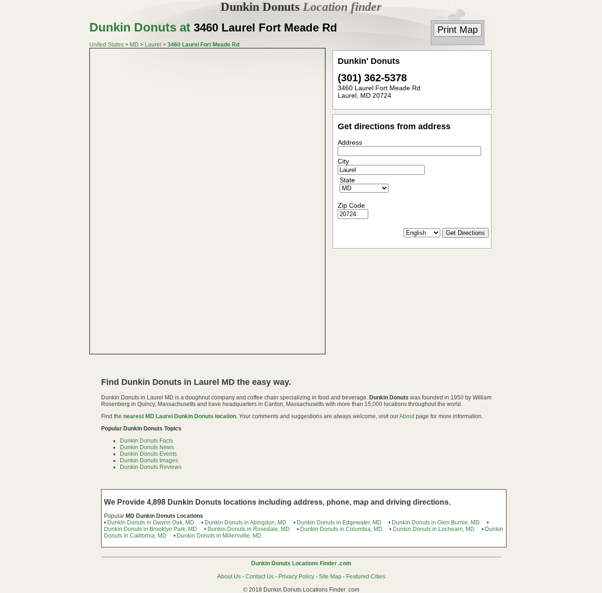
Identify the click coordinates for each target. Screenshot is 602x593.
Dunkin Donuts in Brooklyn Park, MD (150, 529)
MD (134, 44)
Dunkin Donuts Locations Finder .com (301, 563)
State (347, 180)
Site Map (330, 576)
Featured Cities (365, 576)
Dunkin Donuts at (213, 27)
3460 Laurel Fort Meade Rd (203, 44)
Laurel (153, 44)
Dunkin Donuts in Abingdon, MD (245, 522)
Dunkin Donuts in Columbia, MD (341, 529)
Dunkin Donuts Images (149, 460)
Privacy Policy (296, 576)
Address (350, 142)
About (406, 416)
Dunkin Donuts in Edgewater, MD (339, 522)
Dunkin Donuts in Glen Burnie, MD (436, 522)
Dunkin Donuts (301, 7)
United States (106, 44)
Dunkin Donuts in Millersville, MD (219, 535)
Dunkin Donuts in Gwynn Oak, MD (150, 522)
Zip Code (351, 205)
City (343, 161)
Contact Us (260, 576)
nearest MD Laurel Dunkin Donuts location (179, 416)
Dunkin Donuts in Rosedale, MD (248, 529)
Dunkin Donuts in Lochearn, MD (434, 529)
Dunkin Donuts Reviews (151, 467)
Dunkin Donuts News (147, 447)
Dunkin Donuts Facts (146, 440)
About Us (229, 576)
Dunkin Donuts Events (148, 454)
